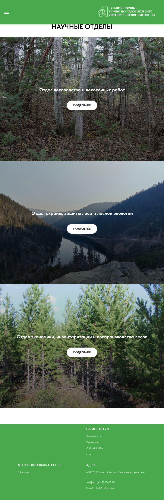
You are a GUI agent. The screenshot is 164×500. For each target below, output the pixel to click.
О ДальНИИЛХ (94, 448)
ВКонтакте (23, 472)
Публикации (92, 442)
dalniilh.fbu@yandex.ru (105, 488)
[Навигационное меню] (6, 12)
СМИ (89, 454)
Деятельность (93, 436)
